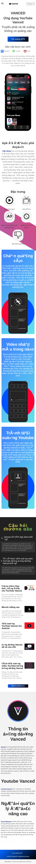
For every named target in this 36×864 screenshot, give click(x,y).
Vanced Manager (6, 821)
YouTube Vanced (6, 789)
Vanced (3, 747)
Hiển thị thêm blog (18, 686)
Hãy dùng (6, 151)
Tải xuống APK (18, 39)
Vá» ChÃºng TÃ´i (17, 853)
